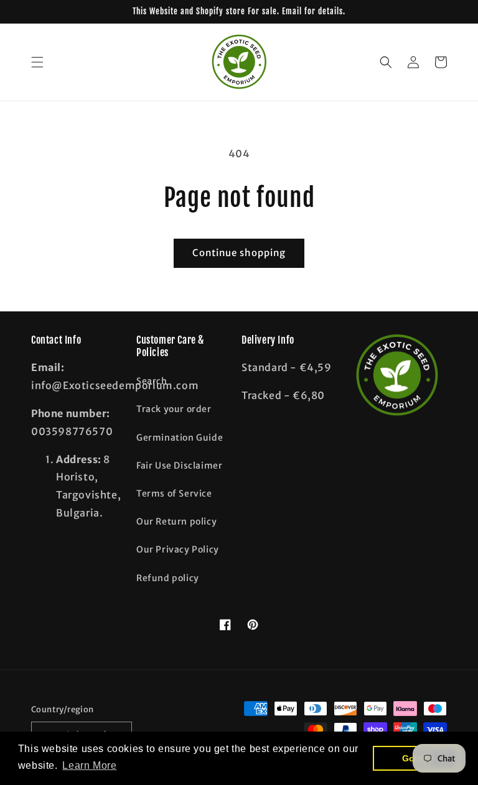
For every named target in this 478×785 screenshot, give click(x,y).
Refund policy (167, 578)
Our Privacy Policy (177, 549)
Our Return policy (176, 521)
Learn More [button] (89, 765)
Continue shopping (239, 253)
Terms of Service (174, 493)
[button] (37, 62)
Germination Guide (179, 437)
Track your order (174, 409)
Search (151, 381)
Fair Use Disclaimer (179, 465)
